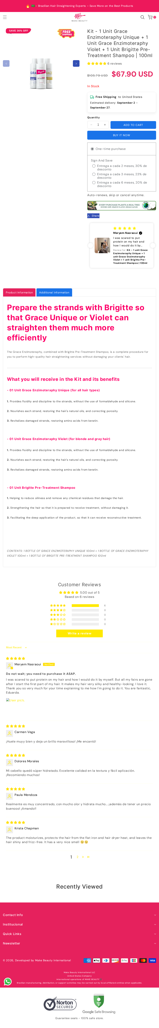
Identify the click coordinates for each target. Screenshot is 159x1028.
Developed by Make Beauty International (43, 960)
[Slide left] (6, 63)
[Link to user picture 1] (15, 707)
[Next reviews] (152, 245)
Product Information (19, 292)
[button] (7, 17)
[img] (15, 658)
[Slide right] (76, 63)
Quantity (93, 117)
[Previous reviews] (90, 245)
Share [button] (95, 215)
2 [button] (78, 857)
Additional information (54, 292)
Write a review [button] (79, 633)
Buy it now (121, 135)
